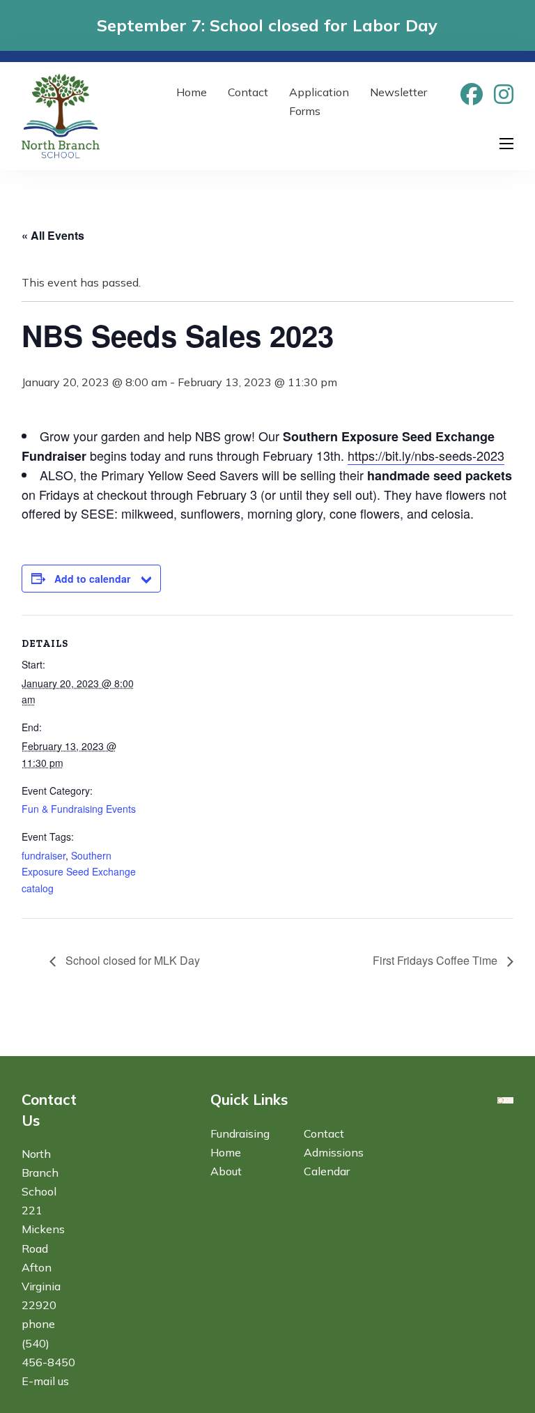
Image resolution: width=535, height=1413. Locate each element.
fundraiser (43, 855)
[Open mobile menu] (506, 143)
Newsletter (398, 92)
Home (191, 92)
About (226, 1171)
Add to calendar (92, 579)
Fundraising (240, 1133)
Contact (248, 92)
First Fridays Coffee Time (436, 960)
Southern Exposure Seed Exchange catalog (79, 872)
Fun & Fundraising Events (79, 809)
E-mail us (45, 1381)
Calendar (327, 1171)
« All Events (53, 235)
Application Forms (319, 101)
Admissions (334, 1152)
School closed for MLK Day (131, 960)
